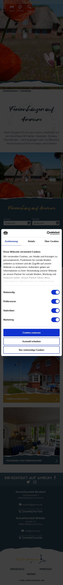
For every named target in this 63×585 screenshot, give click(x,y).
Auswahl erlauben (31, 341)
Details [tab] (31, 241)
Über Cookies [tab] (52, 241)
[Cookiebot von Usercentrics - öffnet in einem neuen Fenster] (47, 233)
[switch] (55, 301)
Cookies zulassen (32, 332)
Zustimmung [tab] (11, 241)
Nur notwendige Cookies (31, 350)
